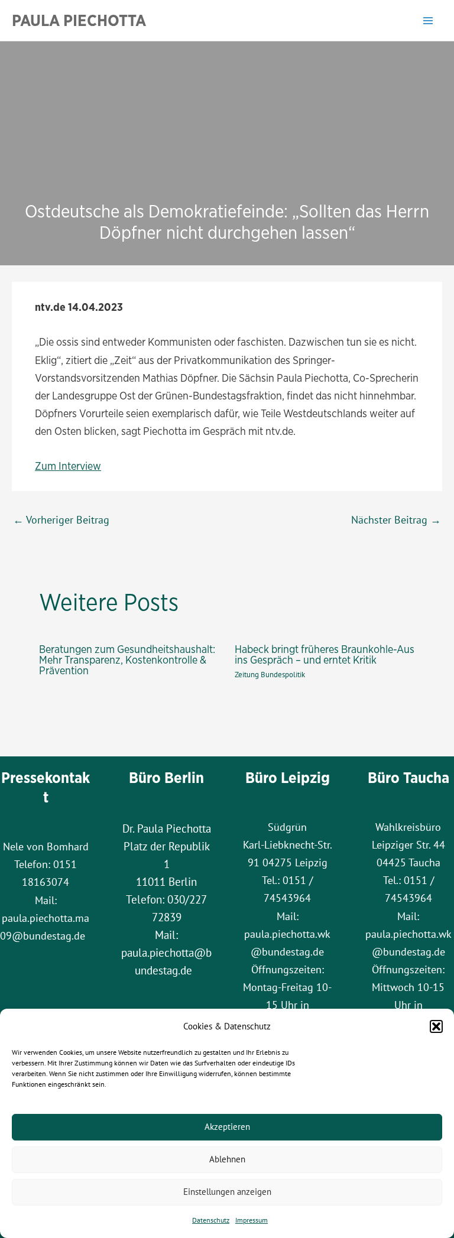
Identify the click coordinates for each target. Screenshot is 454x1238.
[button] (436, 1026)
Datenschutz (210, 1220)
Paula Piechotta (79, 20)
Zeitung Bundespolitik (270, 675)
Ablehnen (227, 1159)
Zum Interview (68, 466)
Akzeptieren (227, 1126)
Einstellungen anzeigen (227, 1191)
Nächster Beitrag (396, 519)
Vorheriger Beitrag (61, 519)
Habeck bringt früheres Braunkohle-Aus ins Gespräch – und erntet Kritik (324, 654)
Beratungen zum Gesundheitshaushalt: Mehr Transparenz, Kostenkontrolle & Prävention (127, 659)
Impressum (251, 1220)
